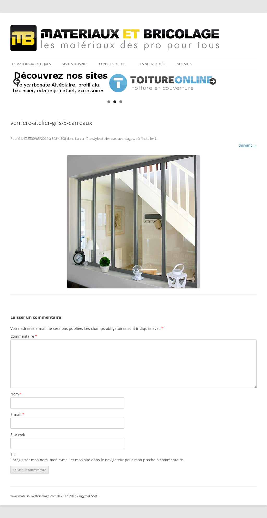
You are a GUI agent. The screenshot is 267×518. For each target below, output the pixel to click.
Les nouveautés (152, 64)
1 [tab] (108, 101)
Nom (16, 394)
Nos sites (184, 64)
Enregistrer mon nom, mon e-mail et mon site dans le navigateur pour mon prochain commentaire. (97, 459)
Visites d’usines (75, 64)
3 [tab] (120, 101)
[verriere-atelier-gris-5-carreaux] (133, 221)
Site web (17, 434)
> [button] (212, 82)
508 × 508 (59, 138)
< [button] (17, 82)
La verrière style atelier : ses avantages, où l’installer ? (115, 138)
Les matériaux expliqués (30, 64)
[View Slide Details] (114, 83)
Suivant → (248, 145)
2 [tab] (114, 101)
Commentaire (23, 336)
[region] (114, 83)
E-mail (17, 414)
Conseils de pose (113, 64)
